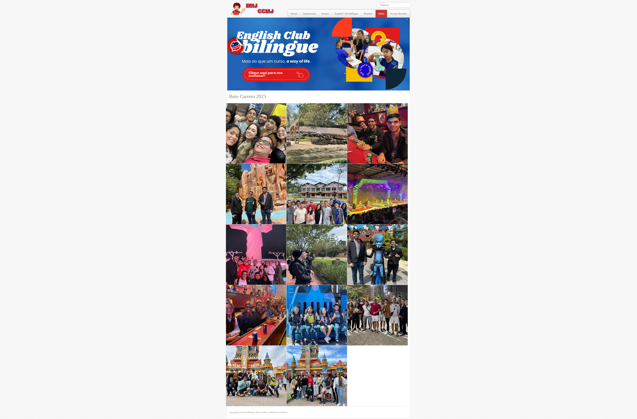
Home (294, 13)
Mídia (381, 13)
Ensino (325, 13)
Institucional (309, 13)
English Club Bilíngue (346, 13)
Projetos (368, 13)
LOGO (252, 8)
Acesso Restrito (398, 13)
